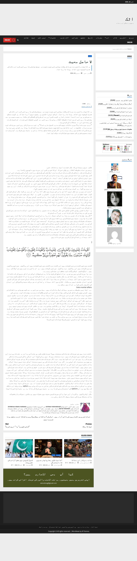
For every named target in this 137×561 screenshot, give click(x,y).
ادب (107, 38)
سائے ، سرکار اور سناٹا (81, 460)
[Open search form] (18, 40)
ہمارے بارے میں (83, 527)
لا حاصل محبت (87, 106)
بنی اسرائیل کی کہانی (123, 111)
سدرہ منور (87, 73)
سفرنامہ (99, 38)
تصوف (33, 38)
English (129, 42)
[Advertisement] (42, 20)
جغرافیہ (74, 38)
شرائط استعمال (54, 527)
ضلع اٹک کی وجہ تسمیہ (123, 100)
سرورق (131, 38)
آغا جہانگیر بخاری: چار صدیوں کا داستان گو (49, 461)
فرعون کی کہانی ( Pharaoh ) (122, 115)
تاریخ (90, 38)
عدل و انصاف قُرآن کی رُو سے (122, 108)
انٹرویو (123, 38)
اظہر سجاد (28, 465)
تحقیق (83, 38)
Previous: (87, 425)
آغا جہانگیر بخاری (85, 463)
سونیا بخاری (57, 465)
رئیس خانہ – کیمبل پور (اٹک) (121, 136)
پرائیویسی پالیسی (69, 527)
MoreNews (75, 531)
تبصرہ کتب (42, 38)
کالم (115, 38)
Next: (17, 425)
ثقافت (26, 38)
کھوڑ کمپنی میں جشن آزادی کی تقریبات (20, 461)
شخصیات (53, 38)
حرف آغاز (94, 527)
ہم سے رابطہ (43, 527)
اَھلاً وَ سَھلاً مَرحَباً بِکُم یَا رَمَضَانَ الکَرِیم (117, 104)
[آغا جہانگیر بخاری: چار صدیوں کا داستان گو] (48, 448)
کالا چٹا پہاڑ (127, 133)
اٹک (129, 18)
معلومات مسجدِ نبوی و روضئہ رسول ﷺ (120, 129)
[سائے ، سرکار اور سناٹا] (78, 448)
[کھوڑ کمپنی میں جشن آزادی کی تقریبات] (19, 448)
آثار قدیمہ (64, 38)
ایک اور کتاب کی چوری (123, 119)
